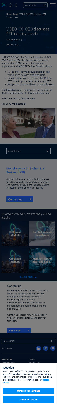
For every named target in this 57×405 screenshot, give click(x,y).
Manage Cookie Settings (28, 390)
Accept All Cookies (28, 399)
